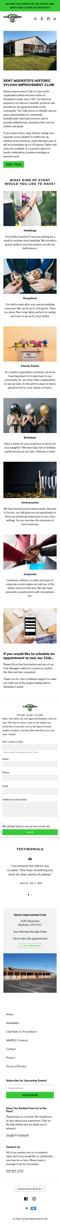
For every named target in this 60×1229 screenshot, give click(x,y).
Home (10, 1014)
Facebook (23, 1135)
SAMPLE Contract (17, 1040)
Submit (30, 832)
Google (10, 1135)
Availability (12, 1023)
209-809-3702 (14, 1170)
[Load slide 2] (31, 894)
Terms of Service (16, 1066)
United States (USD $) (29, 1188)
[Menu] (55, 18)
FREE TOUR (14, 164)
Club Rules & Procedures (21, 1031)
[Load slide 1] (28, 894)
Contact (11, 1049)
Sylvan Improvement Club (35, 1218)
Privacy (10, 1057)
